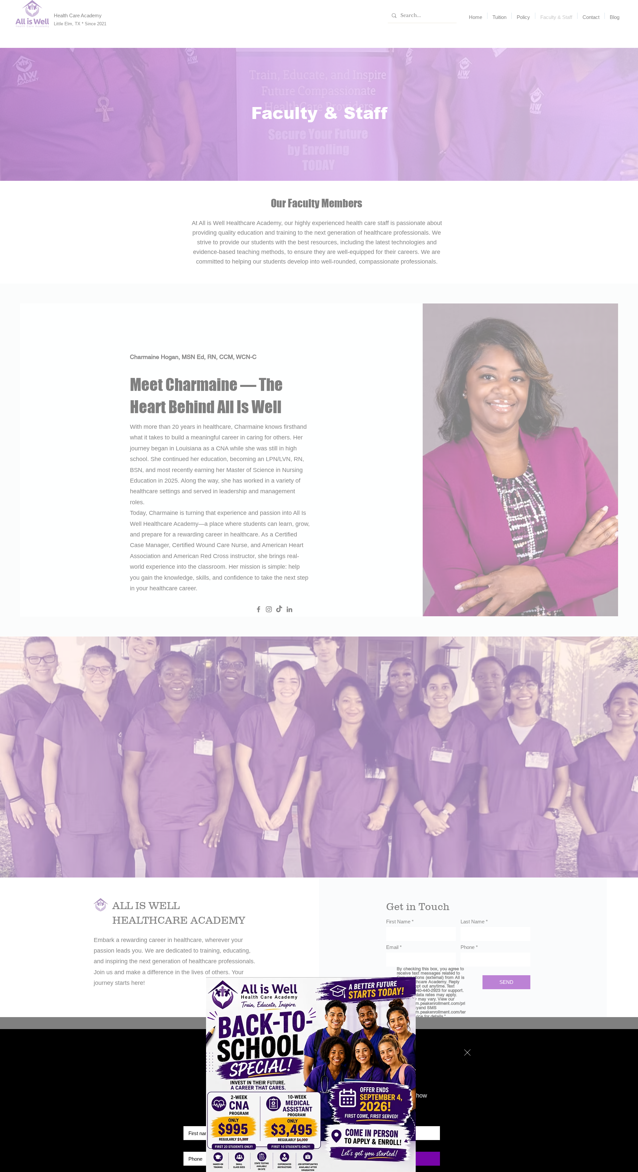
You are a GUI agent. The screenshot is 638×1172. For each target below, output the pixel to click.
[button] (467, 1052)
